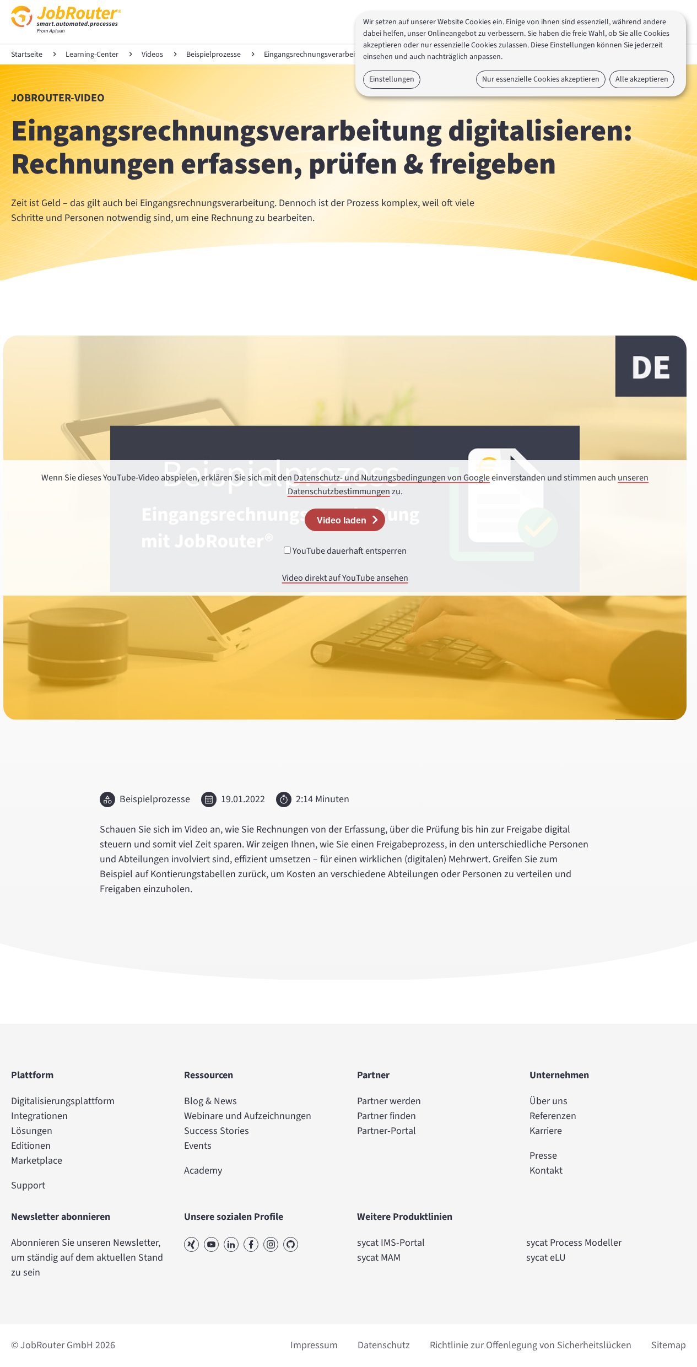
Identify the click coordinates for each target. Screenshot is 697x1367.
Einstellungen (391, 79)
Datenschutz (384, 1345)
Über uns (548, 1101)
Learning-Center (92, 54)
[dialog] (520, 53)
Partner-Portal (386, 1131)
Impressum (314, 1345)
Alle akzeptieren (641, 79)
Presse (543, 1156)
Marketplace (36, 1161)
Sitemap (668, 1345)
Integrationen (39, 1116)
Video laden (341, 520)
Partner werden (389, 1101)
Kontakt (546, 1170)
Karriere (545, 1131)
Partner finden (386, 1116)
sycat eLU (546, 1258)
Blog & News (210, 1101)
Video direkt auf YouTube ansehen (345, 577)
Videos (152, 54)
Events (198, 1146)
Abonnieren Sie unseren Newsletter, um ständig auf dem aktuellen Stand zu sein (87, 1257)
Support (28, 1185)
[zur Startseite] (66, 36)
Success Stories (216, 1131)
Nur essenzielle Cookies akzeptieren (540, 79)
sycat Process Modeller (574, 1243)
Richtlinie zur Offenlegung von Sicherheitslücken (530, 1345)
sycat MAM (379, 1258)
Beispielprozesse (213, 54)
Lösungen (31, 1131)
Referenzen (552, 1116)
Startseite (26, 54)
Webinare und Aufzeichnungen (247, 1116)
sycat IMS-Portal (391, 1243)
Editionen (31, 1146)
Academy (203, 1170)
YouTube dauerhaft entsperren (349, 550)
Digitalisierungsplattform (63, 1101)
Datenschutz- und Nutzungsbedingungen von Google (392, 477)
